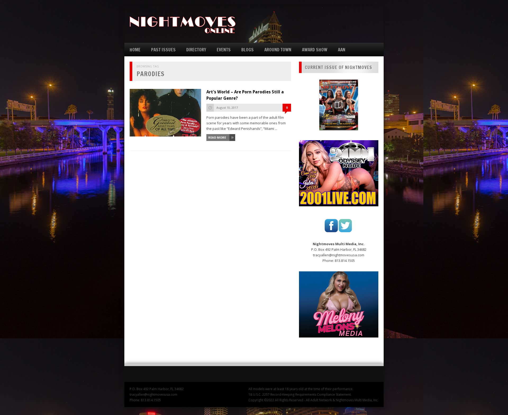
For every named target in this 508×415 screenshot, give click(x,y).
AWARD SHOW (314, 49)
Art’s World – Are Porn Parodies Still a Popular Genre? (245, 95)
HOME (135, 49)
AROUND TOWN (277, 49)
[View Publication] (338, 104)
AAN (341, 49)
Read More (217, 137)
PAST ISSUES (163, 49)
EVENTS (224, 49)
